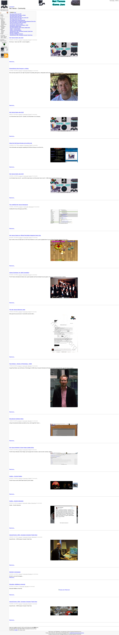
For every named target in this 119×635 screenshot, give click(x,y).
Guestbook (2, 39)
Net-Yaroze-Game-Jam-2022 (16, 18)
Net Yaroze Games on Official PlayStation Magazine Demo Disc (23, 21)
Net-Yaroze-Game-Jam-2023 (16, 16)
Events (29, 39)
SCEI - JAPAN (3, 37)
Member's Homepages (14, 32)
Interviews (3, 30)
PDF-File (117, 0)
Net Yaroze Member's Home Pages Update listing (20, 27)
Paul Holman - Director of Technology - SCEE (19, 25)
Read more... (12, 61)
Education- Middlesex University (16, 33)
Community (3, 18)
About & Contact (3, 40)
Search (1, 14)
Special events (3, 24)
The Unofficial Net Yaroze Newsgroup (17, 20)
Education (3, 23)
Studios (2, 25)
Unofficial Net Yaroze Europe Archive (77, 632)
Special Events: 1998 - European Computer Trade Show (21, 35)
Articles (2, 31)
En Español (3, 35)
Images (2, 33)
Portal (30, 145)
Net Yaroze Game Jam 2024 (15, 13)
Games (2, 32)
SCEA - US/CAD (4, 36)
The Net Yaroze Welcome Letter (16, 23)
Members (2, 21)
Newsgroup (3, 22)
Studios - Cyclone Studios (15, 28)
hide (15, 12)
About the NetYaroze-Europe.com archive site (19, 17)
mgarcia (20, 39)
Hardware (2, 27)
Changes (2, 15)
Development (3, 26)
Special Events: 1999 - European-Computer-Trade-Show (21, 31)
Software (2, 28)
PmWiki (16, 630)
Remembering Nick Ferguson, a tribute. (18, 15)
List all (1, 17)
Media (2, 29)
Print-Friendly (112, 0)
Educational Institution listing (15, 26)
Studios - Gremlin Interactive (15, 30)
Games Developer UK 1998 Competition (18, 22)
